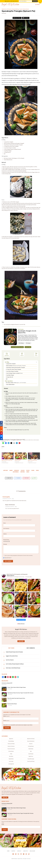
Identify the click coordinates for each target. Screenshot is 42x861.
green (37, 470)
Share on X (9, 478)
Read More (21, 641)
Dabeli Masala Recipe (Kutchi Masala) (14, 652)
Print (35, 478)
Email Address (6, 528)
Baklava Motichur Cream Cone (7, 460)
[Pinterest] (1, 433)
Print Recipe (26, 17)
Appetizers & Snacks (6, 9)
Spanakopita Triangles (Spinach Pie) (18, 11)
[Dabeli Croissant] (21, 455)
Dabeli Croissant (17, 460)
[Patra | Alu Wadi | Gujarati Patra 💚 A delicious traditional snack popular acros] (34, 598)
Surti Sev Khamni (10, 660)
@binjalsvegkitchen (10, 575)
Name (4, 523)
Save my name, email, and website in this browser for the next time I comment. (19, 555)
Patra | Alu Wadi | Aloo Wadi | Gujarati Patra (16, 698)
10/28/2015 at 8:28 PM (9, 506)
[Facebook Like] (1, 425)
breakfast (16, 470)
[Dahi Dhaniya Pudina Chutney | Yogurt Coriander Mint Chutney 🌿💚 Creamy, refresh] (8, 598)
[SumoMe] (1, 438)
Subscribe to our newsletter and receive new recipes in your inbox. (17, 724)
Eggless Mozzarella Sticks (32, 460)
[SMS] (1, 436)
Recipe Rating (6, 539)
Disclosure (32, 851)
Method (22, 355)
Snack (27, 471)
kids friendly (16, 471)
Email (6, 720)
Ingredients (7, 355)
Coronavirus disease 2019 (7, 683)
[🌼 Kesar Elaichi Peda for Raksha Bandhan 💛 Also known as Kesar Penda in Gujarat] (21, 585)
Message (5, 544)
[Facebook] (1, 422)
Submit (4, 829)
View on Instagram (21, 619)
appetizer (5, 470)
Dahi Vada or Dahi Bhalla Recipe (13, 668)
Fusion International (24, 9)
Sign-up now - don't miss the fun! (11, 1)
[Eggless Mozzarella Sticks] (34, 455)
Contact (19, 851)
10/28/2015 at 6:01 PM (7, 498)
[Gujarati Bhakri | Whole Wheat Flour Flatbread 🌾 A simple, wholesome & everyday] (8, 611)
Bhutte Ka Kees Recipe (12, 703)
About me (5, 797)
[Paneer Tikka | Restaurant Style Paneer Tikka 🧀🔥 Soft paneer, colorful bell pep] (21, 598)
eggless (22, 470)
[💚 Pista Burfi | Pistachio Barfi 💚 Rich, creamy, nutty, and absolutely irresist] (8, 585)
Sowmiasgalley (6, 496)
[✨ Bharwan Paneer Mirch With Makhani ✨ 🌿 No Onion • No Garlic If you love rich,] (34, 611)
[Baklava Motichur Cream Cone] (8, 455)
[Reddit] (1, 427)
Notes (36, 355)
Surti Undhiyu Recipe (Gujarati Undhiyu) (15, 664)
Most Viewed (11, 648)
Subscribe (7, 727)
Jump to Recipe (18, 17)
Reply (13, 498)
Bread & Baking (15, 9)
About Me (25, 851)
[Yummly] (1, 430)
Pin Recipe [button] (28, 343)
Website (5, 533)
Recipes (13, 851)
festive (27, 470)
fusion (32, 470)
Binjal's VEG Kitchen (10, 4)
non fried (23, 471)
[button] (37, 4)
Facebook (18, 478)
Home (8, 851)
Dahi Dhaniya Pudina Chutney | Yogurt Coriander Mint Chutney (20, 692)
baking (11, 470)
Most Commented (31, 648)
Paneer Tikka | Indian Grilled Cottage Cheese (16, 687)
